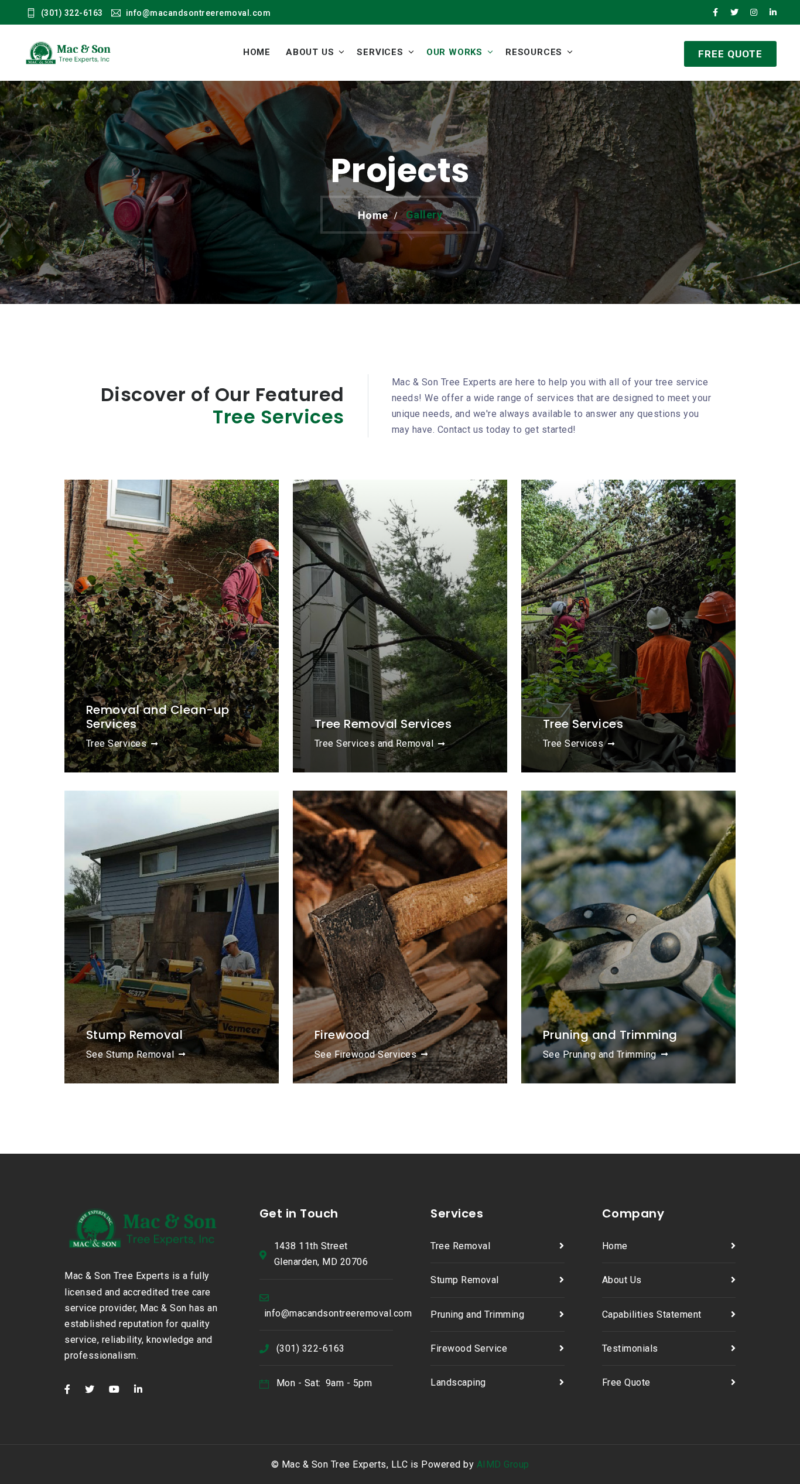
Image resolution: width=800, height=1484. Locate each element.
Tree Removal (460, 1246)
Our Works (454, 52)
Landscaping (458, 1382)
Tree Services (116, 743)
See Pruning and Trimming (600, 1054)
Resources (533, 52)
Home (257, 52)
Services (380, 52)
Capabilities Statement (652, 1314)
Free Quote (626, 1382)
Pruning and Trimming (477, 1314)
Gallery (424, 214)
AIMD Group (503, 1464)
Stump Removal (464, 1279)
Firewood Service (468, 1348)
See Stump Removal (130, 1054)
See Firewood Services (365, 1054)
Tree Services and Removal (374, 743)
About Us (310, 52)
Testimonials (630, 1348)
